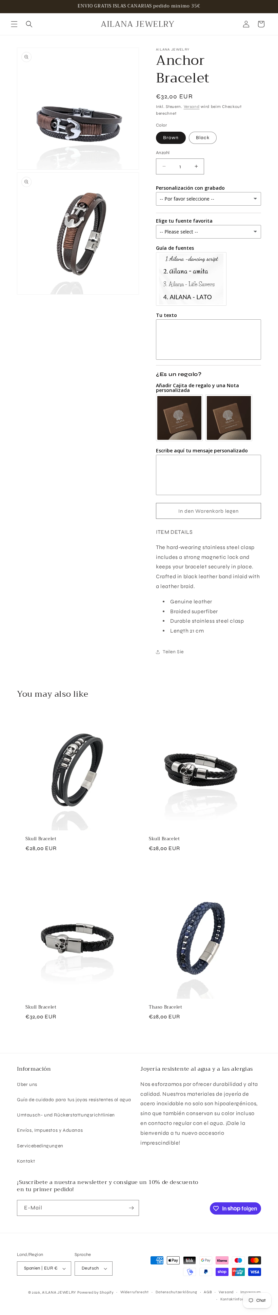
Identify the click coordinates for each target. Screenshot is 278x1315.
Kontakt (26, 1161)
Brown (171, 137)
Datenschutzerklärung (176, 1292)
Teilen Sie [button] (173, 652)
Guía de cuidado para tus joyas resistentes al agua (74, 1100)
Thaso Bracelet (165, 1007)
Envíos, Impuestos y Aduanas (50, 1130)
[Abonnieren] (131, 1208)
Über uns (27, 1084)
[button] (14, 24)
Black (203, 137)
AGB (208, 1292)
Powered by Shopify (95, 1292)
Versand (192, 106)
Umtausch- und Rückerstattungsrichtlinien (66, 1115)
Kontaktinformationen (240, 1299)
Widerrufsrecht (134, 1292)
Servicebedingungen (40, 1146)
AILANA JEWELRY (59, 1292)
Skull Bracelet (40, 839)
